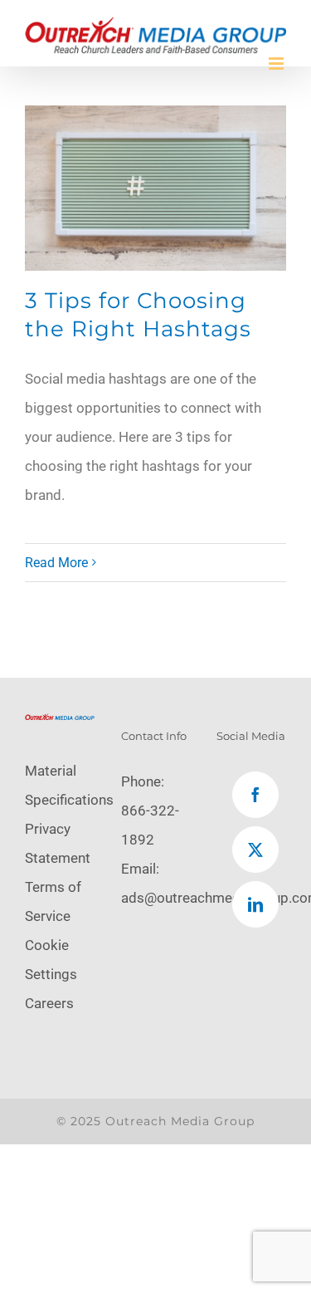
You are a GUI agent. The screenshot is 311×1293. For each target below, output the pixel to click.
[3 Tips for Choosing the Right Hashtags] (155, 188)
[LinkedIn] (255, 904)
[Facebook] (255, 794)
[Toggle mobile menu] (277, 63)
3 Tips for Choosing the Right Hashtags (138, 314)
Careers (49, 1003)
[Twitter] (255, 849)
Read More (56, 563)
